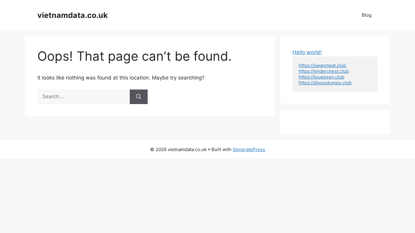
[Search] (139, 96)
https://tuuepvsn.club (321, 77)
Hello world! (307, 52)
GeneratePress (249, 149)
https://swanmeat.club (322, 65)
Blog (367, 15)
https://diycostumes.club (325, 83)
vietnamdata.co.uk (72, 15)
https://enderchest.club (324, 71)
